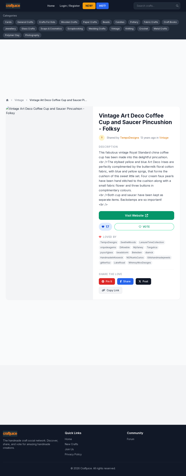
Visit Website (134, 215)
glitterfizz (105, 262)
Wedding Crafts (97, 28)
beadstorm (122, 252)
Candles (120, 22)
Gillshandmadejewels (158, 257)
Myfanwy (138, 247)
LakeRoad (119, 262)
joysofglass (106, 252)
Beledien (137, 252)
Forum (130, 439)
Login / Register (70, 5)
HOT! (102, 5)
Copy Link (113, 290)
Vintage (115, 28)
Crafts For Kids (47, 22)
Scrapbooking (75, 28)
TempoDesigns (129, 137)
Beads (106, 22)
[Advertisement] (93, 66)
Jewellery (10, 28)
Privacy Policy (73, 454)
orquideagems (108, 247)
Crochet (143, 28)
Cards (8, 22)
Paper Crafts (90, 22)
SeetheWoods (128, 242)
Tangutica (152, 247)
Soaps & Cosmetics (51, 28)
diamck (149, 252)
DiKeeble (125, 247)
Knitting (130, 28)
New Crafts (71, 444)
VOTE (146, 226)
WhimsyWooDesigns (140, 262)
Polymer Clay (12, 35)
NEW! (89, 5)
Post (145, 281)
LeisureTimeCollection (152, 242)
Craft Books (170, 22)
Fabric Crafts (151, 22)
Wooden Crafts (69, 22)
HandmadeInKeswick (111, 257)
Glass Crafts (28, 28)
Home (51, 5)
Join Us (69, 449)
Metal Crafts (160, 28)
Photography (32, 35)
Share (127, 281)
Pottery (134, 22)
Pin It (109, 281)
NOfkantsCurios (135, 257)
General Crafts (25, 22)
